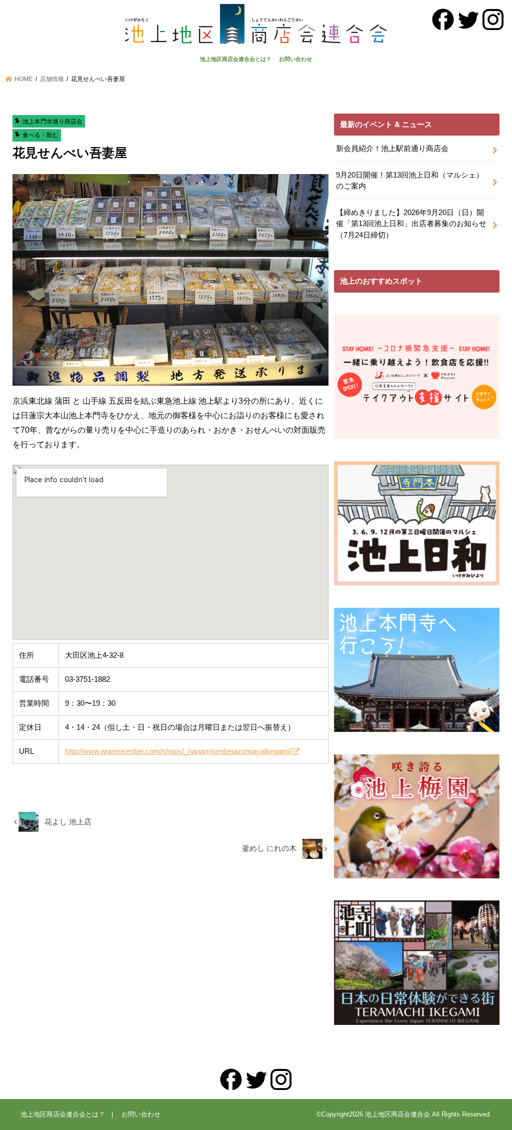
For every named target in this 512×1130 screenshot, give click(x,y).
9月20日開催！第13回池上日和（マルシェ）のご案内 (410, 180)
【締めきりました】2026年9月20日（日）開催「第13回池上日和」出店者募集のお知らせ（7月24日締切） (411, 224)
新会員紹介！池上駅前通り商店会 (392, 149)
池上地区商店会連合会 (397, 1114)
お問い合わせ (295, 59)
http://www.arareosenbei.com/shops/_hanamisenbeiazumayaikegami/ (178, 751)
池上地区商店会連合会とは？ (236, 59)
